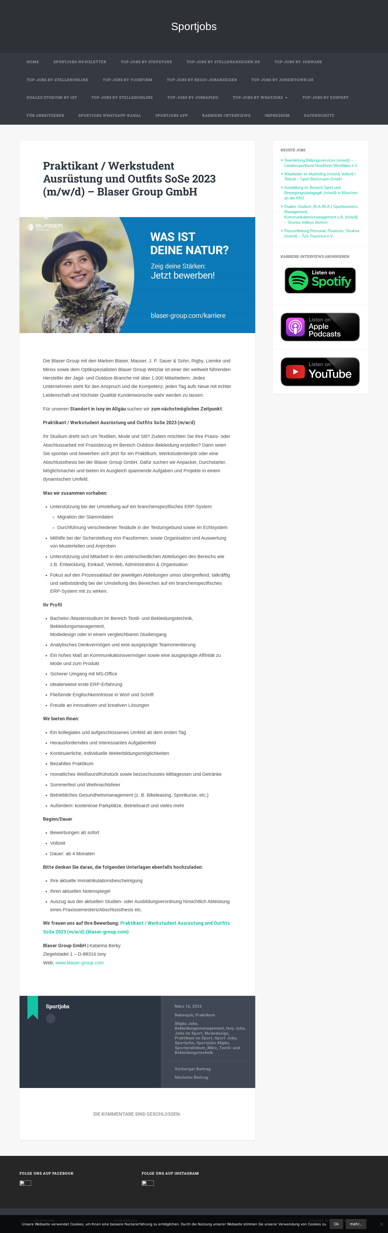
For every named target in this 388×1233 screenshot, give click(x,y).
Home (33, 61)
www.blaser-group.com (79, 962)
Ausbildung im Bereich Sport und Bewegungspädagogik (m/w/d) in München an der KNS (321, 192)
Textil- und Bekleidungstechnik (207, 1050)
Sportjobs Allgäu (212, 1042)
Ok (336, 1224)
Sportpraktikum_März (196, 1047)
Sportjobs (194, 26)
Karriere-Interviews (226, 115)
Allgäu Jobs (186, 1023)
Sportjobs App (171, 115)
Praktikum (205, 1015)
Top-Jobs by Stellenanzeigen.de (223, 61)
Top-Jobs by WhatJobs (258, 97)
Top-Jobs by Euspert (325, 97)
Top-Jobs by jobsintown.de (282, 79)
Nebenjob (184, 1015)
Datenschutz (319, 115)
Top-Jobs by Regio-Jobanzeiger (202, 79)
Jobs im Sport (188, 1033)
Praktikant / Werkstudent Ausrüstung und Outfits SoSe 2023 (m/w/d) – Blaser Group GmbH (129, 178)
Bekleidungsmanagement (199, 1028)
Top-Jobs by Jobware (298, 61)
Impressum (277, 115)
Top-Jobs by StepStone (146, 61)
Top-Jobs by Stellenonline (57, 79)
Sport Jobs (225, 1038)
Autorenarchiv (50, 1018)
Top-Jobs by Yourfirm (128, 79)
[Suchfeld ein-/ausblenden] (360, 116)
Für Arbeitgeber (45, 115)
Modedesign (216, 1033)
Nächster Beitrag (191, 1077)
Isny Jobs (235, 1028)
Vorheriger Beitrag (193, 1069)
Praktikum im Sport (193, 1038)
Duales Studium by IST (52, 97)
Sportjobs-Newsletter (80, 61)
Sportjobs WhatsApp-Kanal (109, 115)
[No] (381, 1224)
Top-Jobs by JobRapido (193, 97)
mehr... (356, 1224)
